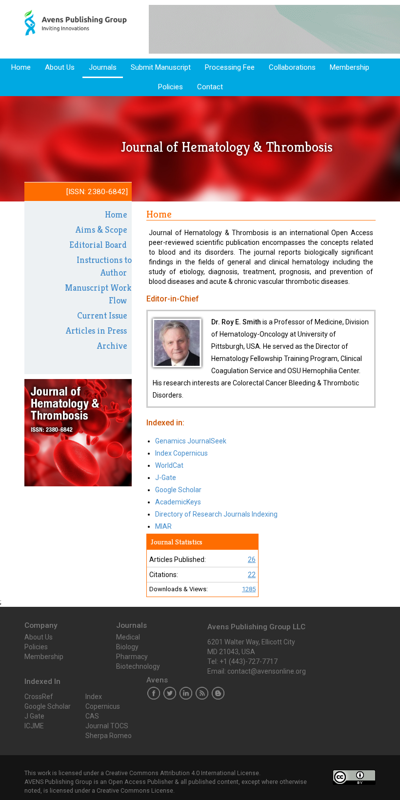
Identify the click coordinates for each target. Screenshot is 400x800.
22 (252, 575)
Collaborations (292, 67)
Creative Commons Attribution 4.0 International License (182, 773)
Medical (128, 637)
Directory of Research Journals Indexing (216, 514)
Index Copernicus (181, 453)
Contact (210, 86)
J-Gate (165, 477)
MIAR (163, 526)
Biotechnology (138, 666)
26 (252, 559)
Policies (170, 86)
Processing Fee (230, 67)
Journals (103, 67)
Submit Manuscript (161, 67)
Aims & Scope (101, 229)
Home (21, 67)
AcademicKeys (178, 502)
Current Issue (102, 315)
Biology (127, 647)
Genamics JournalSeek (190, 441)
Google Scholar (178, 490)
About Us (60, 67)
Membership (349, 67)
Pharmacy (132, 656)
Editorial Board (98, 244)
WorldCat (169, 465)
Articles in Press (96, 330)
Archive (112, 345)
